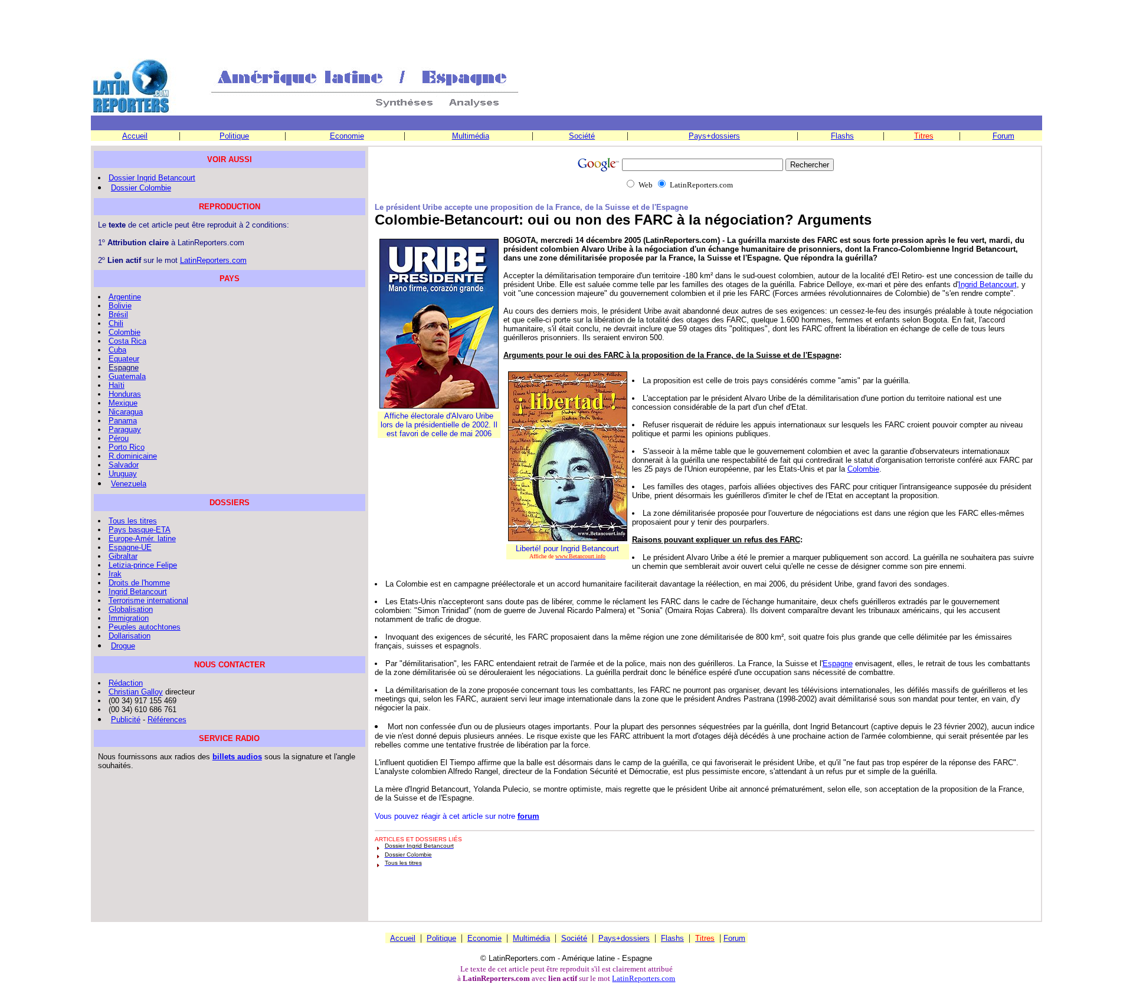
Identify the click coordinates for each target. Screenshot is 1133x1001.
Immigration (129, 618)
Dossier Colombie (141, 187)
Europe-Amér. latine (142, 538)
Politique (234, 135)
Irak (115, 573)
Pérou (119, 438)
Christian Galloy (136, 691)
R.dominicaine (133, 456)
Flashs (842, 135)
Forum (1003, 135)
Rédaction (126, 683)
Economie (347, 135)
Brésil (118, 314)
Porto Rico (127, 447)
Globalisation (131, 609)
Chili (116, 323)
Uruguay (123, 473)
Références (167, 719)
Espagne (838, 663)
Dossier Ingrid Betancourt (152, 177)
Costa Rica (127, 341)
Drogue (123, 645)
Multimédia (470, 135)
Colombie (863, 469)
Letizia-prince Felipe (143, 565)
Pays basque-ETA (140, 529)
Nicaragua (126, 411)
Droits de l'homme (139, 582)
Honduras (125, 394)
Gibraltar (123, 556)
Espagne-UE (130, 547)
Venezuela (128, 483)
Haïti (117, 385)
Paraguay (125, 429)
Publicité (125, 719)
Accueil (135, 135)
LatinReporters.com (213, 260)
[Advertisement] (566, 30)
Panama (123, 420)
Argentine (125, 296)
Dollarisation (129, 635)
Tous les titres (133, 520)
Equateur (124, 358)
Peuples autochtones (145, 627)
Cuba (117, 349)
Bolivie (120, 305)
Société (582, 135)
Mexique (123, 403)
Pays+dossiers (714, 135)
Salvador (124, 464)
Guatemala (127, 376)
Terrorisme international (148, 600)
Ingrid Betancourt (987, 284)
